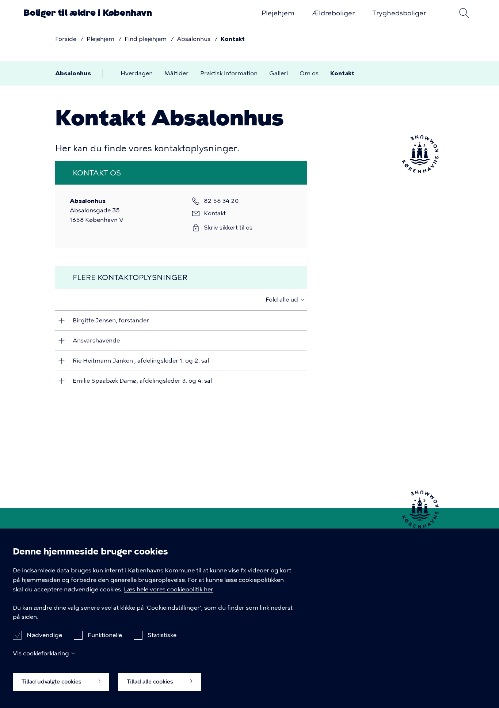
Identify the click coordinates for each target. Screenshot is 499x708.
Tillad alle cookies (151, 681)
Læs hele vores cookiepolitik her (168, 589)
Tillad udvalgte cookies (52, 681)
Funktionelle (105, 635)
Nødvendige (44, 635)
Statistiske (162, 635)
